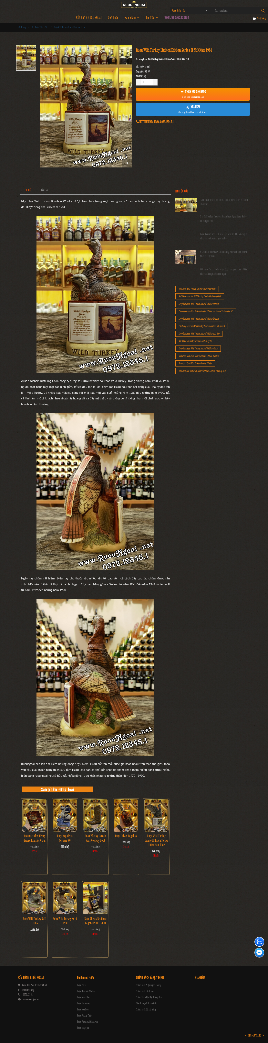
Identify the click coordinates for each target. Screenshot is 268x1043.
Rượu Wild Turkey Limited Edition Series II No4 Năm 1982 (156, 840)
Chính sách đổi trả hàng (146, 1009)
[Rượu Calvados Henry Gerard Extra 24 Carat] (34, 815)
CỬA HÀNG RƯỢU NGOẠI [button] (89, 17)
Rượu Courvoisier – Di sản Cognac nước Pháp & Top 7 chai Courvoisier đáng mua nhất (223, 236)
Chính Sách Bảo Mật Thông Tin (149, 997)
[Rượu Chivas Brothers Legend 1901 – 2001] (95, 898)
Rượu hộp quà (83, 1027)
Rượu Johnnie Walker (86, 991)
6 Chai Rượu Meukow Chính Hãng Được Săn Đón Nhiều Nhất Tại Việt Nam (223, 254)
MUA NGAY (193, 109)
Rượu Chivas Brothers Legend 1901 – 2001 (95, 921)
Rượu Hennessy (83, 1003)
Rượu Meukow (83, 1009)
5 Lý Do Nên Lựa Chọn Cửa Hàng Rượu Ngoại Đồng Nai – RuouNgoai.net (223, 219)
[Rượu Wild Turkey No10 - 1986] (65, 898)
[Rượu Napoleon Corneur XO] (65, 815)
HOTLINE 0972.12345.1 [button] (176, 17)
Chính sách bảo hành (145, 991)
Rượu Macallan (83, 997)
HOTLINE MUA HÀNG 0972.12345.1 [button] (156, 122)
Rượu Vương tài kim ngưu (87, 1021)
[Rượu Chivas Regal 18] (126, 815)
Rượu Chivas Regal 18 (126, 836)
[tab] (28, 190)
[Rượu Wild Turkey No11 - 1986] (34, 898)
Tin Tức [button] (150, 17)
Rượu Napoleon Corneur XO (65, 838)
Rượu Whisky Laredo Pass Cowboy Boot (95, 838)
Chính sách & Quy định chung (148, 985)
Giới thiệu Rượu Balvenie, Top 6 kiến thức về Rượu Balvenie (224, 202)
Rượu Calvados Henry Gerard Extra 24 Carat (35, 838)
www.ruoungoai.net (31, 999)
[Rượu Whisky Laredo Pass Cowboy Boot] (95, 815)
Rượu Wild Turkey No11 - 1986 (34, 921)
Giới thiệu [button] (113, 17)
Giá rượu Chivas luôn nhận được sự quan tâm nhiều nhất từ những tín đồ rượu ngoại (223, 272)
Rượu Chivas (82, 985)
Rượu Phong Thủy (84, 1015)
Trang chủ (25, 27)
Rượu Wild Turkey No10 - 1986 (65, 921)
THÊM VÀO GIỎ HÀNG (194, 93)
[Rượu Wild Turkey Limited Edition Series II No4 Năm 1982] (156, 815)
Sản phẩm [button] (130, 17)
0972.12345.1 (28, 994)
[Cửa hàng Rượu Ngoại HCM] (134, 4)
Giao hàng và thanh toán (146, 1003)
